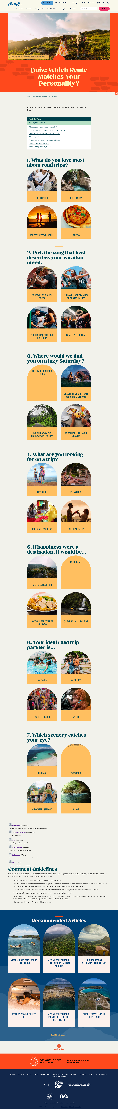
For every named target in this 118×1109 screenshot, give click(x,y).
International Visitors (59, 1076)
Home (28, 96)
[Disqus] (59, 843)
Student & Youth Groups (42, 1074)
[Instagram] (44, 1085)
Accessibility (78, 1107)
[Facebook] (40, 1085)
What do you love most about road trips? (43, 127)
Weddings (74, 1074)
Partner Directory (88, 3)
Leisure (12, 1074)
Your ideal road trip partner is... (39, 143)
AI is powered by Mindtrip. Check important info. (59, 1103)
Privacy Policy (64, 1107)
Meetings (74, 3)
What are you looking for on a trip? (41, 137)
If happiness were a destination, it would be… (44, 140)
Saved (105, 3)
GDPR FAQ (71, 1107)
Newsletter (47, 3)
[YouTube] (48, 1085)
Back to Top (59, 1049)
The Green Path (61, 3)
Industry (83, 1074)
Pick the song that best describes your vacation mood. (47, 130)
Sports (29, 1074)
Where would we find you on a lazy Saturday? (44, 133)
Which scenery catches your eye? (40, 147)
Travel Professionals (60, 1074)
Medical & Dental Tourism (98, 1074)
